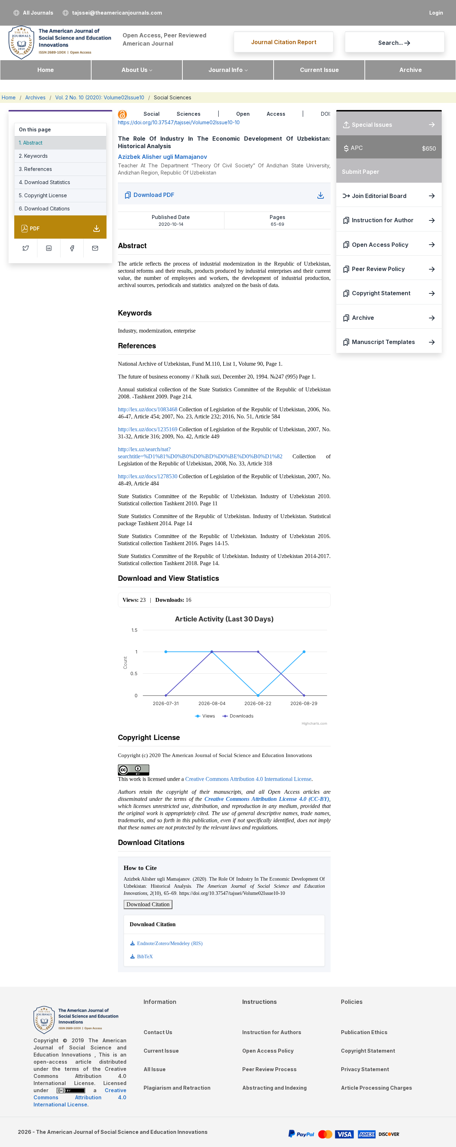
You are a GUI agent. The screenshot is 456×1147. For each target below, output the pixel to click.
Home (45, 69)
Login (436, 13)
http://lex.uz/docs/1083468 (147, 409)
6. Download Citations (44, 208)
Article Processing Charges (376, 1088)
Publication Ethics (364, 1032)
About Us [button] (134, 69)
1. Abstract (30, 143)
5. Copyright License (43, 195)
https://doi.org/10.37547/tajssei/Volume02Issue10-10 (179, 122)
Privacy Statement (365, 1069)
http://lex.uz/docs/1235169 (147, 429)
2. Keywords (33, 156)
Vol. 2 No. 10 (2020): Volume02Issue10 (99, 97)
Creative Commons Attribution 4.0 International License (248, 779)
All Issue (155, 1069)
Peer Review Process (269, 1069)
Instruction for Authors (271, 1032)
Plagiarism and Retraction (177, 1088)
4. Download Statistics (44, 182)
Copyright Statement (368, 1051)
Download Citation (148, 904)
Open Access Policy (268, 1051)
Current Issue (319, 69)
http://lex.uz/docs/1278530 (147, 476)
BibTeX (144, 956)
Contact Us (158, 1032)
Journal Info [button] (225, 69)
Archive (410, 69)
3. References (35, 169)
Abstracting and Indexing (274, 1088)
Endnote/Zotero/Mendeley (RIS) (169, 943)
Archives (35, 97)
